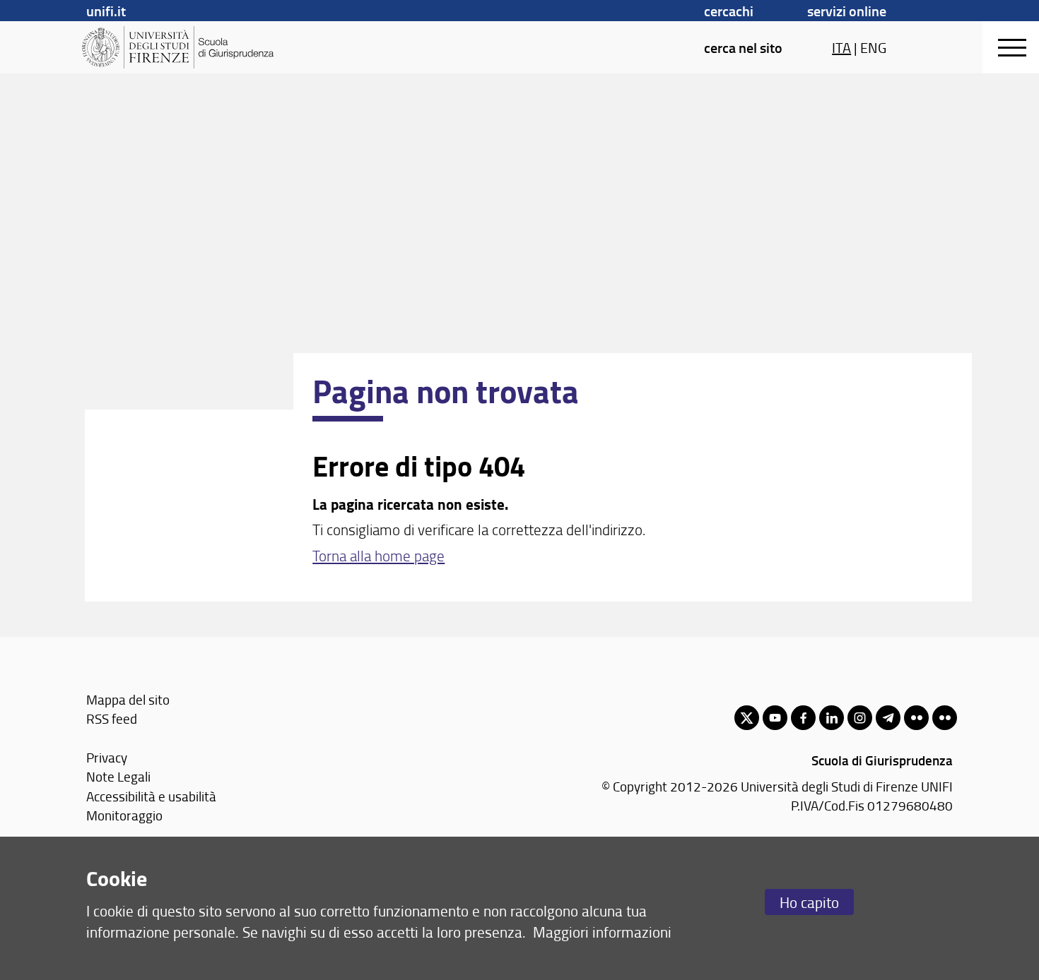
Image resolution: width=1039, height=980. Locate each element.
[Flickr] (916, 717)
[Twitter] (746, 717)
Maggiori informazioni (602, 931)
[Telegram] (888, 717)
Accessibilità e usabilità (151, 796)
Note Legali (118, 776)
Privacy (106, 757)
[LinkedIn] (831, 717)
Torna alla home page (378, 555)
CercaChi (728, 10)
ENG (873, 47)
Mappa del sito (128, 699)
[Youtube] (775, 717)
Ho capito (809, 902)
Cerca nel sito (743, 47)
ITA (841, 47)
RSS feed (111, 718)
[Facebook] (803, 717)
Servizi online (846, 10)
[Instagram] (859, 717)
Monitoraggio (124, 815)
